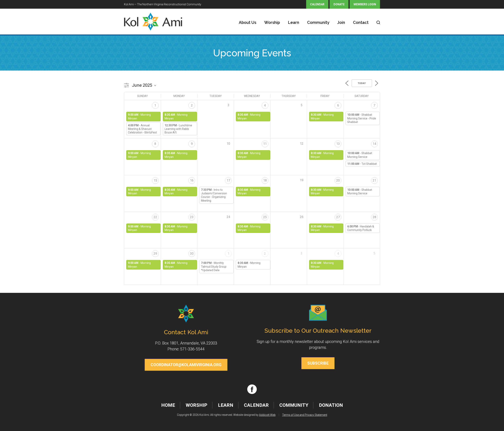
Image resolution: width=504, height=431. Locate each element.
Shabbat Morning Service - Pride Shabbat (361, 118)
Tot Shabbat (369, 163)
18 (265, 180)
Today (362, 83)
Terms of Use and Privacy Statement (304, 414)
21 (374, 180)
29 (155, 253)
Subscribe (318, 363)
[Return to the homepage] (153, 22)
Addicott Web (267, 414)
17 (228, 180)
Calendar (317, 4)
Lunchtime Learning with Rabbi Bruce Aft (178, 129)
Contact (361, 22)
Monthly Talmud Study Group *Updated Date (213, 266)
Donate (339, 4)
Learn (293, 22)
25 (265, 217)
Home (168, 405)
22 (155, 217)
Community (318, 22)
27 (338, 217)
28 (374, 217)
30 (192, 253)
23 (192, 217)
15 (155, 180)
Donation (331, 405)
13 (338, 144)
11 (265, 144)
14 (374, 144)
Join (341, 22)
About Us (247, 22)
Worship (272, 22)
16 (192, 180)
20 (338, 180)
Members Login (365, 4)
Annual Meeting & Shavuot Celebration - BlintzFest (142, 129)
